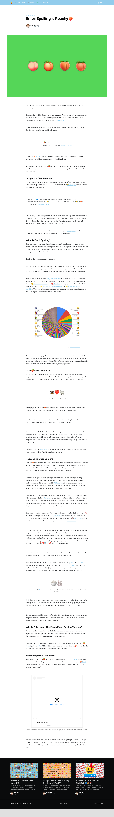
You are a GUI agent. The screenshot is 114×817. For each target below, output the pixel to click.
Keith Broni (16, 792)
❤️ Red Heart (55, 284)
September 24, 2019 (66, 145)
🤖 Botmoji (31, 2)
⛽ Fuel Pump (77, 518)
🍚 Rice (71, 562)
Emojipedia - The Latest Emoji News (18, 803)
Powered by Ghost (99, 803)
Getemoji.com (57, 515)
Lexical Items (71, 521)
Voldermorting (58, 483)
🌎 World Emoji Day (42, 2)
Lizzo (48, 725)
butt (40, 646)
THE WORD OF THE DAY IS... (40, 722)
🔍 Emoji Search (20, 2)
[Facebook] (98, 2)
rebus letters (43, 449)
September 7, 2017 (43, 204)
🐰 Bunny (80, 562)
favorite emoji (60, 120)
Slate (75, 659)
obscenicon (47, 498)
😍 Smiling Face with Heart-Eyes (51, 286)
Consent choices (63, 803)
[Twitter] (101, 2)
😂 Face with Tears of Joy (39, 284)
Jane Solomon (34, 25)
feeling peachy (71, 231)
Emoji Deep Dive (30, 15)
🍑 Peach (37, 156)
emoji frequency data (54, 278)
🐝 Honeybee (71, 185)
